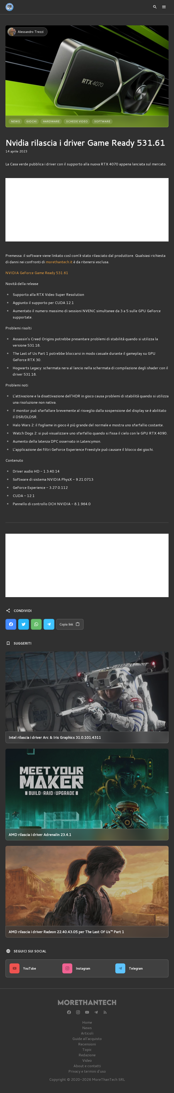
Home (87, 1022)
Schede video (77, 121)
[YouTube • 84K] (87, 1012)
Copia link (66, 624)
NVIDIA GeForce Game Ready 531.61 (36, 272)
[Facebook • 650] (68, 1012)
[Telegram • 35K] (96, 1012)
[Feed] (105, 1012)
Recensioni (87, 1044)
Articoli (87, 1033)
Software (102, 121)
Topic (87, 1049)
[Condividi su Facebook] (10, 624)
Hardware (51, 121)
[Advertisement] (87, 209)
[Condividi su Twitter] (23, 624)
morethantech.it (59, 261)
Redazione (87, 1054)
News (15, 121)
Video (87, 1060)
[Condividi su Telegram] (49, 624)
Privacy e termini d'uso (87, 1071)
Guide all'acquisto (87, 1038)
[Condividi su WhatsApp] (36, 624)
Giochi (31, 121)
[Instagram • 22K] (77, 1012)
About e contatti (87, 1065)
